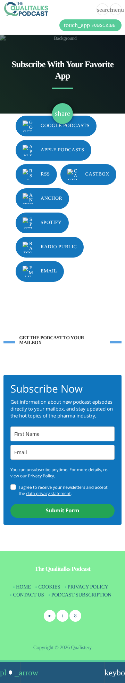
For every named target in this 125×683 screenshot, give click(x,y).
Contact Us (28, 595)
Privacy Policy (88, 587)
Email (49, 271)
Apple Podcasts (62, 150)
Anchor (51, 198)
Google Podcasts (65, 125)
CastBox (97, 174)
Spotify (51, 222)
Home (23, 587)
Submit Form (62, 510)
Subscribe (90, 24)
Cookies (49, 587)
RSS (45, 174)
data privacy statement (48, 493)
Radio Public (59, 247)
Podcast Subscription (81, 595)
